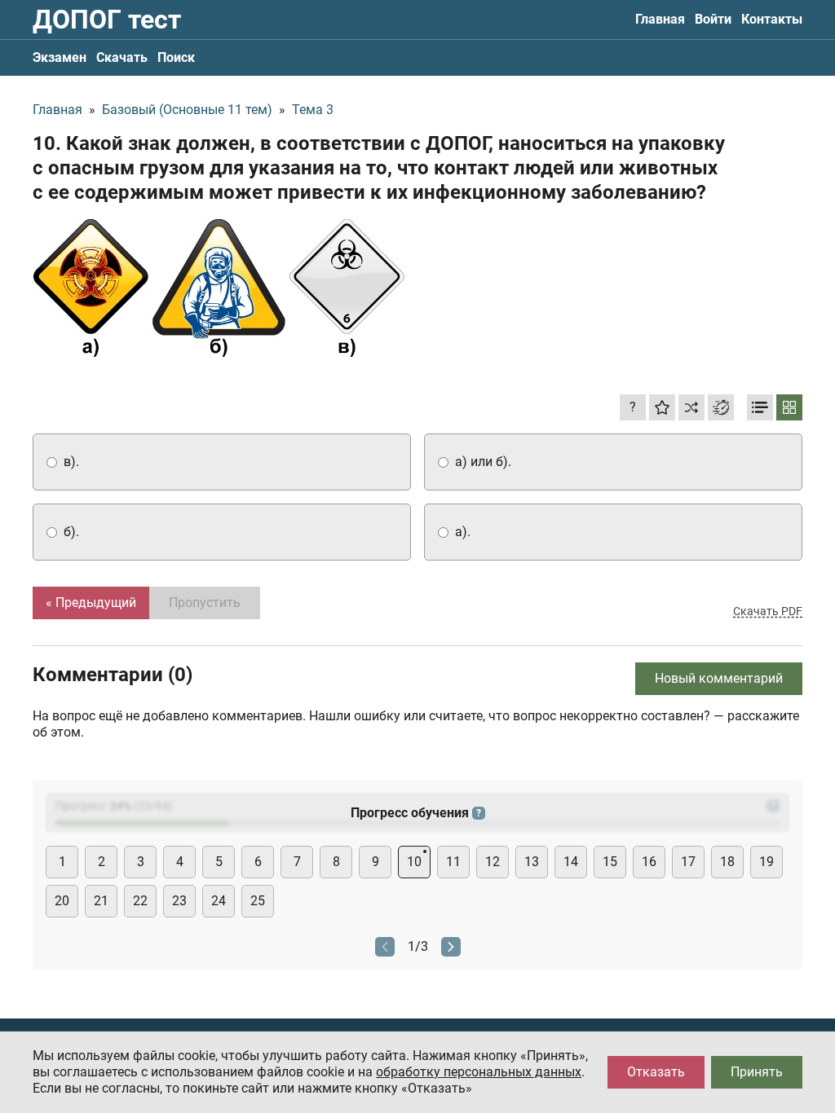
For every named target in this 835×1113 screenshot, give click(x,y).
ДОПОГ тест (107, 19)
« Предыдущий (91, 602)
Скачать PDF (767, 611)
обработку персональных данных (478, 1072)
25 (257, 900)
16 (649, 861)
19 (766, 861)
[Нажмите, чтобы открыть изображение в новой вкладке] (219, 291)
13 (531, 861)
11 (453, 861)
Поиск (176, 57)
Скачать (122, 57)
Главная (660, 19)
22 (140, 900)
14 (570, 861)
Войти (713, 19)
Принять (757, 1072)
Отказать (656, 1072)
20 (62, 900)
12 (492, 861)
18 (727, 861)
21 (101, 900)
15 (610, 861)
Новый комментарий (719, 678)
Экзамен (59, 57)
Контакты (771, 19)
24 (218, 900)
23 (179, 900)
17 (688, 861)
